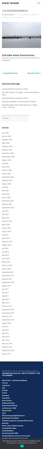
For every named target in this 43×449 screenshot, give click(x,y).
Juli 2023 (5, 163)
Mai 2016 (5, 333)
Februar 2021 (7, 221)
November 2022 (8, 177)
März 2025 (6, 143)
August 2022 (6, 184)
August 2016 (6, 323)
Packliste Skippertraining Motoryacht (15, 438)
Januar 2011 (6, 354)
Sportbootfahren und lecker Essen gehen (16, 436)
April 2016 (6, 337)
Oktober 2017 (7, 279)
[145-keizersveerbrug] (21, 47)
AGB (3, 388)
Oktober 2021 (7, 204)
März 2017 (6, 303)
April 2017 (6, 299)
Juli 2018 (5, 248)
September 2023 (8, 157)
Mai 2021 (5, 214)
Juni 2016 (5, 330)
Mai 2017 (5, 296)
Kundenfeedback (8, 431)
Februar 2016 (7, 343)
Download (5, 395)
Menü (38, 3)
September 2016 (8, 320)
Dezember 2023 (8, 153)
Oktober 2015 (7, 347)
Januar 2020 (6, 228)
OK (22, 446)
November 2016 (8, 313)
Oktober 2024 (7, 146)
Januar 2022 (6, 197)
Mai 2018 (5, 255)
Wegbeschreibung (8, 403)
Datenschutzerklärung (9, 405)
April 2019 (6, 238)
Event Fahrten (7, 400)
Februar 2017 (7, 306)
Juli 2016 (5, 326)
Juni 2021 (5, 211)
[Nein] (41, 444)
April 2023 (6, 167)
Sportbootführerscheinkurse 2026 (15, 89)
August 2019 (6, 231)
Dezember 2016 (8, 309)
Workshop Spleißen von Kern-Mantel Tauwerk (19, 101)
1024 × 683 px (19, 14)
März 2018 (6, 262)
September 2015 (8, 350)
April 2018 (6, 258)
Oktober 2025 (7, 140)
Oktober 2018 (7, 241)
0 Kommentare (17, 17)
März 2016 (6, 340)
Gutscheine (6, 398)
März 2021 (6, 218)
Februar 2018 (7, 265)
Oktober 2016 (7, 316)
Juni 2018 (5, 252)
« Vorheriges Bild (10, 73)
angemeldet (14, 58)
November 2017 (8, 275)
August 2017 (6, 286)
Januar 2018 (6, 269)
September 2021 (8, 208)
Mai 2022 (5, 191)
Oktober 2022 (7, 180)
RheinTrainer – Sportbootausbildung (14, 380)
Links (4, 413)
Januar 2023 (6, 174)
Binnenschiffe (6, 411)
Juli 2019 (5, 235)
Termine (5, 383)
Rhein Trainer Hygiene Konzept (12, 426)
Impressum (6, 385)
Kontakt (5, 390)
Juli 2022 (5, 187)
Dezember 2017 (8, 272)
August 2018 (6, 245)
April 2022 (6, 194)
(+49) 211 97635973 (28, 373)
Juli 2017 (5, 289)
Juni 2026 (5, 133)
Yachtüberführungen (9, 428)
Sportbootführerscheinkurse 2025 (15, 98)
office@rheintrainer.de (11, 373)
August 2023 (6, 160)
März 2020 (6, 225)
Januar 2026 (6, 136)
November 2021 (8, 201)
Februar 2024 (7, 150)
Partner (4, 393)
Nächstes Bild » (34, 73)
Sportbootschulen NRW (10, 433)
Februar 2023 (7, 170)
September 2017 (8, 282)
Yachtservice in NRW (9, 408)
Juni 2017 (5, 292)
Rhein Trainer (10, 3)
